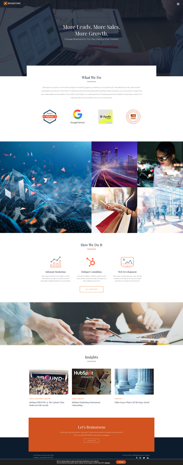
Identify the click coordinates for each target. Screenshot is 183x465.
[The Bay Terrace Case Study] (114, 210)
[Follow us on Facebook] (137, 458)
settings (107, 463)
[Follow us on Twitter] (143, 458)
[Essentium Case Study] (46, 187)
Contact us (91, 441)
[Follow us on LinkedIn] (147, 458)
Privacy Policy (127, 455)
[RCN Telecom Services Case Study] (114, 164)
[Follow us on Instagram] (140, 458)
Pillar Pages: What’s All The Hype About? (132, 402)
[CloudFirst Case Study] (160, 164)
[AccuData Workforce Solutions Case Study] (160, 210)
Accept (121, 462)
